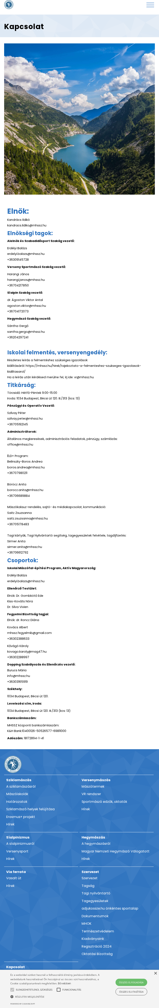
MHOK (87, 923)
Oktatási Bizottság (97, 954)
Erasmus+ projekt (20, 816)
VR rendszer (91, 794)
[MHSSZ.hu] (8, 4)
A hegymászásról (96, 843)
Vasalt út (13, 878)
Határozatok (16, 801)
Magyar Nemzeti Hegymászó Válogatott (115, 851)
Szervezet (90, 871)
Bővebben (64, 983)
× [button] (155, 973)
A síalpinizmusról (20, 843)
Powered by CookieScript (22, 1004)
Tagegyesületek (95, 901)
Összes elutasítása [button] (131, 991)
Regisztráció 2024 (97, 946)
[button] (34, 990)
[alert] (79, 989)
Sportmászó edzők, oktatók (104, 801)
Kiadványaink (93, 938)
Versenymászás (96, 780)
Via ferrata (16, 871)
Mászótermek (93, 786)
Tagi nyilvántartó (96, 893)
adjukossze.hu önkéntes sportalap (110, 908)
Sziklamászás (18, 780)
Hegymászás (93, 837)
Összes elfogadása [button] (131, 982)
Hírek (10, 824)
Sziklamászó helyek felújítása (30, 809)
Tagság (88, 885)
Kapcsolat (15, 967)
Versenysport (17, 851)
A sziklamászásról (21, 786)
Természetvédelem (98, 931)
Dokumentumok (95, 916)
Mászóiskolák (17, 794)
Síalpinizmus (18, 837)
